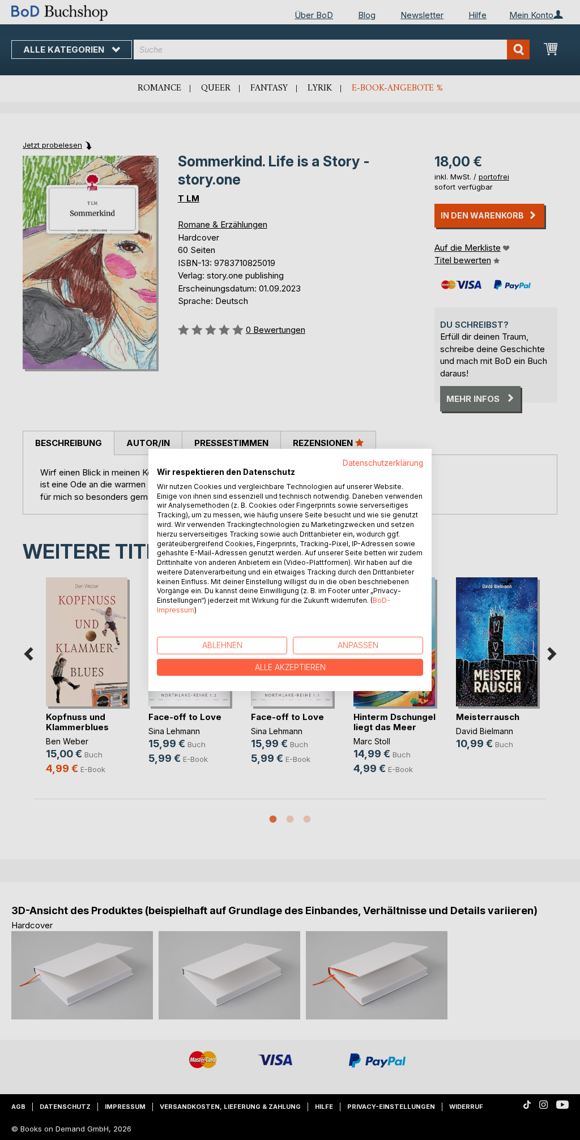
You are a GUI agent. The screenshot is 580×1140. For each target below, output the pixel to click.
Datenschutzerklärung (383, 463)
